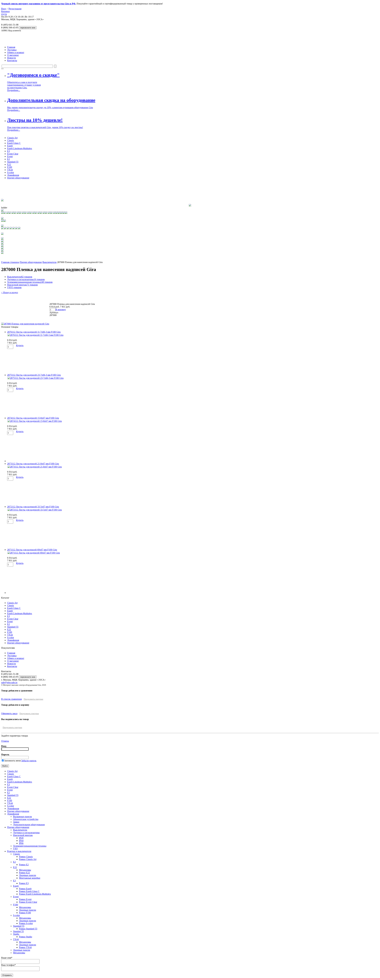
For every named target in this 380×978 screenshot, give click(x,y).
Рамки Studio (25, 936)
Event (10, 156)
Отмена (5, 741)
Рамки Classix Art (27, 859)
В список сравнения (11, 699)
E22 (9, 164)
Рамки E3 (24, 883)
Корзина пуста (5, 12)
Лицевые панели (27, 875)
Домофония (13, 175)
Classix (10, 140)
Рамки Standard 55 (28, 928)
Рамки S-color (26, 923)
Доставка (11, 50)
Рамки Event (25, 899)
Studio (16, 934)
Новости (11, 58)
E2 (8, 159)
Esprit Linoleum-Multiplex (19, 148)
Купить (19, 345)
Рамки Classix (26, 856)
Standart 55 (18, 931)
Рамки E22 (24, 872)
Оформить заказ (9, 713)
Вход (3, 8)
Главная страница (10, 262)
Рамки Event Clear (28, 902)
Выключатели (49, 262)
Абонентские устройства (25, 819)
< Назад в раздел (9, 292)
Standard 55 (12, 162)
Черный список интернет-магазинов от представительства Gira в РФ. (38, 3)
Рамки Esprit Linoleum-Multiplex (35, 894)
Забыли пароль (28, 760)
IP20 (21, 838)
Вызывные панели (22, 816)
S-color (10, 172)
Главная (11, 47)
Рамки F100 (25, 912)
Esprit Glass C (14, 143)
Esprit (10, 145)
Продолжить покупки (33, 699)
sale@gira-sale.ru (9, 682)
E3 (8, 151)
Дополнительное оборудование (29, 824)
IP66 (21, 843)
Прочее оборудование (18, 178)
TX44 (10, 170)
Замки (16, 822)
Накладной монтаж (22, 284)
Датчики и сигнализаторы (26, 279)
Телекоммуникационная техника (30, 282)
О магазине (13, 55)
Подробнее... (13, 90)
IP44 (21, 840)
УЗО (14, 287)
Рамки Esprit (25, 888)
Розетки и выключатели (19, 851)
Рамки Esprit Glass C (29, 891)
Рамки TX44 (25, 947)
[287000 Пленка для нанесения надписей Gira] (25, 323)
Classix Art (12, 137)
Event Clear (12, 153)
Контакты (12, 60)
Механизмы (25, 870)
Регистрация (15, 8)
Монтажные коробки (29, 878)
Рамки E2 (24, 864)
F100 (9, 167)
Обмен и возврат (15, 52)
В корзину (61, 309)
